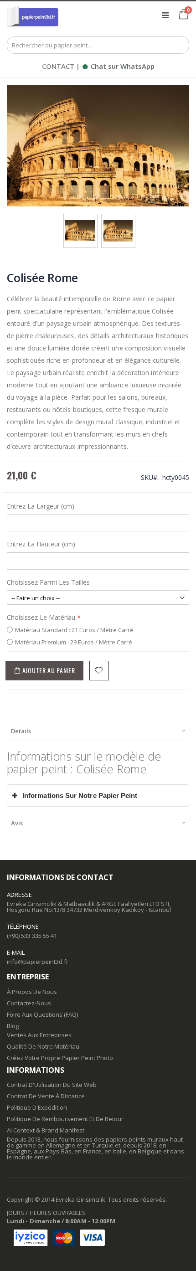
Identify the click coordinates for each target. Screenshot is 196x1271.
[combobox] (98, 45)
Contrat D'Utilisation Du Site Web (52, 1085)
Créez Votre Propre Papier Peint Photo (60, 1058)
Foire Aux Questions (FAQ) (42, 1014)
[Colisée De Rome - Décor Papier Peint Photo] (80, 223)
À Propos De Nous (32, 992)
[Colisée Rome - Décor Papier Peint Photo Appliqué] (118, 223)
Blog (13, 1026)
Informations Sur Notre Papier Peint (75, 795)
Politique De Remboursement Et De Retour (65, 1119)
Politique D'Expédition (37, 1107)
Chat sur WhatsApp (118, 66)
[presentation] (98, 731)
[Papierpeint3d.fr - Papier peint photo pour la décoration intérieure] (32, 15)
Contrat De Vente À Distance (46, 1096)
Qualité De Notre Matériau (43, 1046)
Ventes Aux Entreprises (39, 1035)
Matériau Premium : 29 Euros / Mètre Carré (73, 642)
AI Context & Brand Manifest (45, 1130)
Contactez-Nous (29, 1003)
